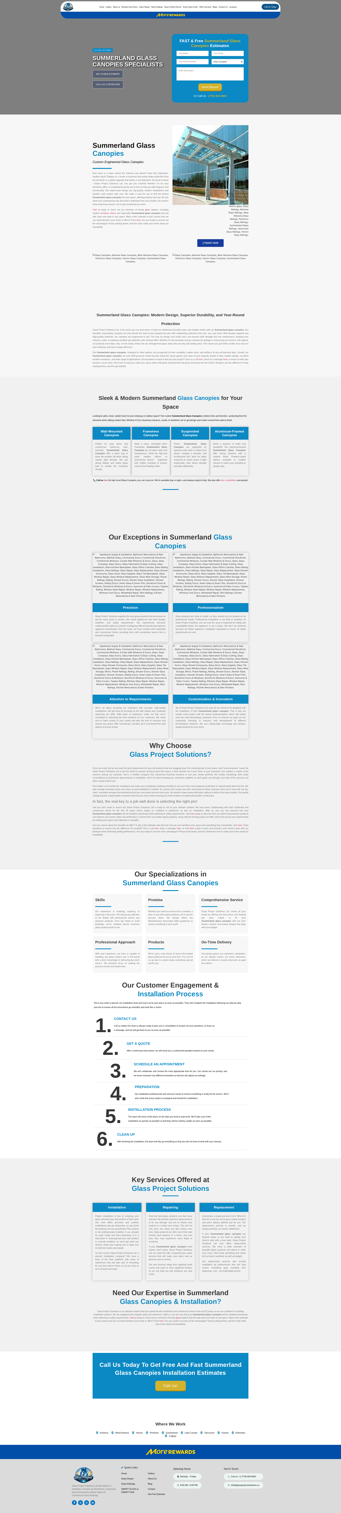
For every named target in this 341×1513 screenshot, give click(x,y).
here (192, 814)
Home (101, 7)
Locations (233, 7)
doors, (113, 213)
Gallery (108, 7)
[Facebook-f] (74, 1502)
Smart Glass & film (190, 7)
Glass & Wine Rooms (172, 7)
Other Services (205, 7)
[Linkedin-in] (92, 1502)
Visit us (96, 210)
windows (104, 213)
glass (147, 210)
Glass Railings (157, 7)
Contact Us (223, 7)
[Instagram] (86, 1502)
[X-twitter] (80, 1502)
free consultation (228, 480)
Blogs (215, 7)
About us (116, 7)
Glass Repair (144, 7)
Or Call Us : (210, 95)
